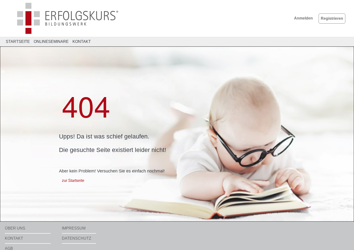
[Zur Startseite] (62, 18)
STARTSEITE (18, 41)
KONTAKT (81, 41)
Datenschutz (76, 238)
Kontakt (14, 238)
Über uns (15, 228)
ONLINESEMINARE (51, 41)
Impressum (73, 228)
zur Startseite (73, 180)
